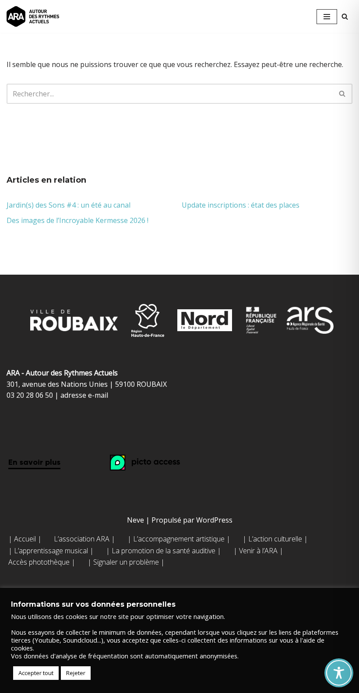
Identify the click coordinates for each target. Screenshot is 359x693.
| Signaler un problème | (126, 562)
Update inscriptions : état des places (240, 205)
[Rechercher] (344, 16)
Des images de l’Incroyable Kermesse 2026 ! (77, 220)
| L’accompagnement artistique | (178, 539)
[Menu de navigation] (327, 16)
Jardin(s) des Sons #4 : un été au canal (68, 205)
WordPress (214, 520)
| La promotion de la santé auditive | (163, 550)
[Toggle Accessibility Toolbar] (338, 672)
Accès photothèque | (41, 562)
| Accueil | (25, 539)
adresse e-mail (84, 395)
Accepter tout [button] (35, 673)
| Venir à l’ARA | (258, 550)
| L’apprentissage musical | (51, 550)
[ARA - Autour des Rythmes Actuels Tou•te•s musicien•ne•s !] (33, 16)
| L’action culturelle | (275, 539)
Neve (135, 520)
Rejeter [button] (75, 673)
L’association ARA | (84, 539)
